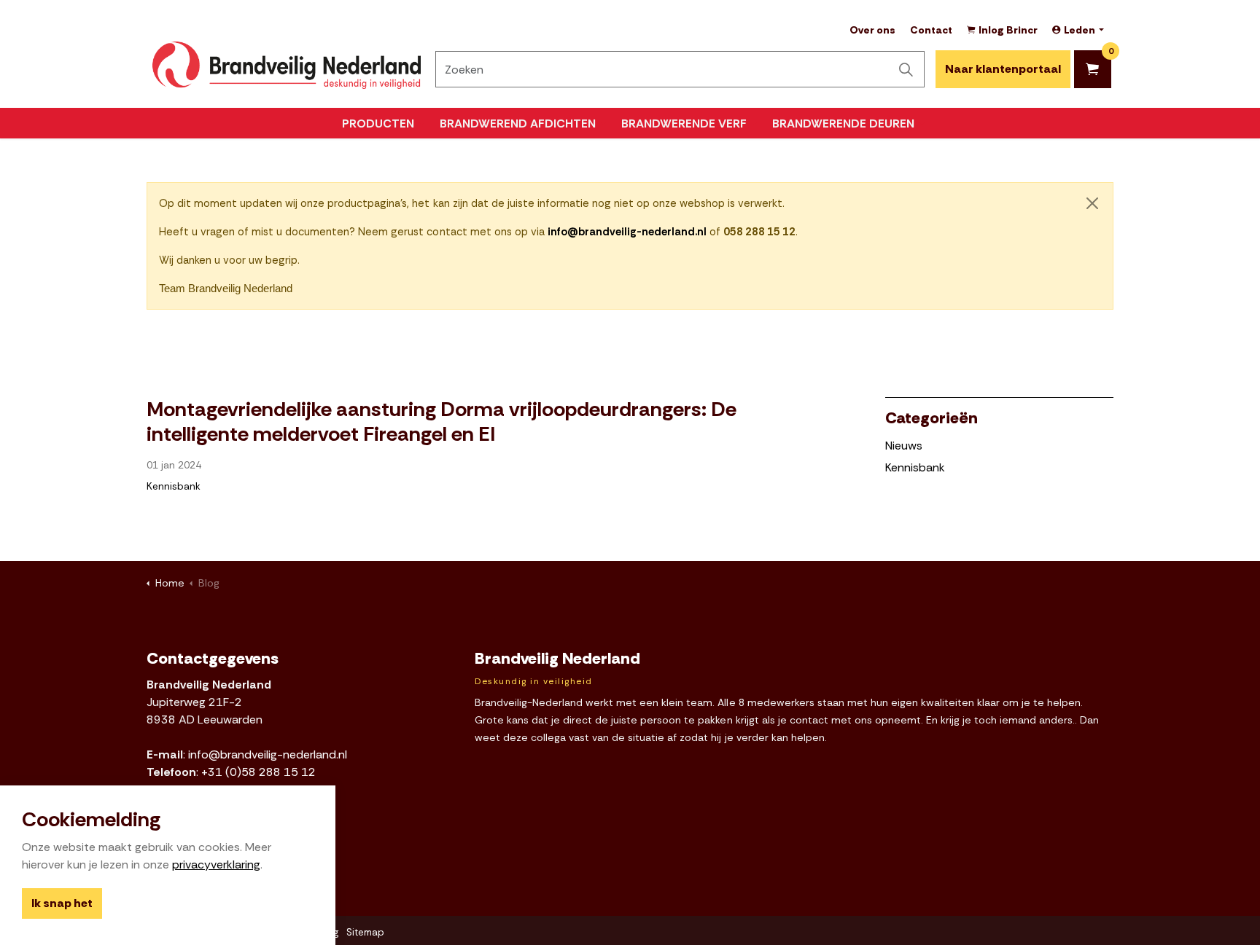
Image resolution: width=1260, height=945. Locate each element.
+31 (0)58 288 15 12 (258, 772)
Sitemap (365, 932)
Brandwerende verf (684, 123)
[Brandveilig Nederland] (286, 65)
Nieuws (903, 445)
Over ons (872, 29)
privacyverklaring (216, 865)
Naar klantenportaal (1003, 69)
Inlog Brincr (1008, 29)
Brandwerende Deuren (843, 123)
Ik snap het (62, 903)
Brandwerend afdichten (518, 123)
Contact (931, 29)
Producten (378, 123)
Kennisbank (174, 486)
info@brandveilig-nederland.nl (267, 754)
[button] (906, 69)
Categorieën (931, 417)
